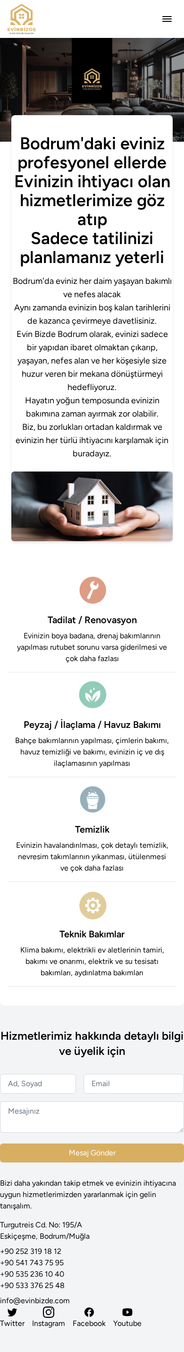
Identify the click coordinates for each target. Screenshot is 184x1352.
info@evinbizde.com (35, 1300)
